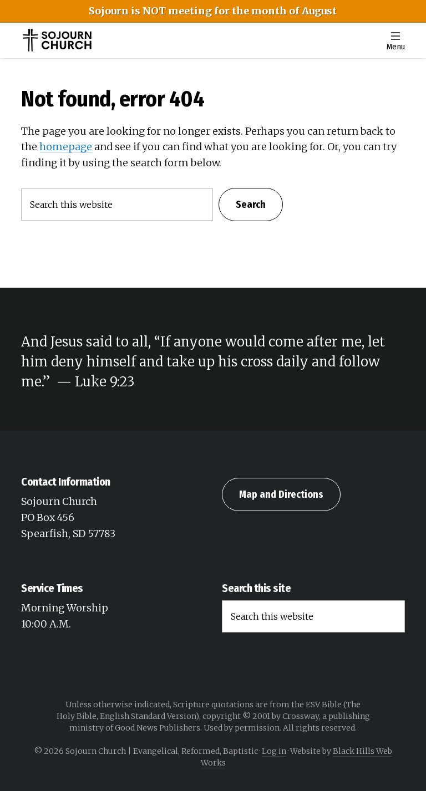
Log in (274, 751)
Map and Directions (281, 494)
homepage (65, 146)
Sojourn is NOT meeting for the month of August (213, 10)
